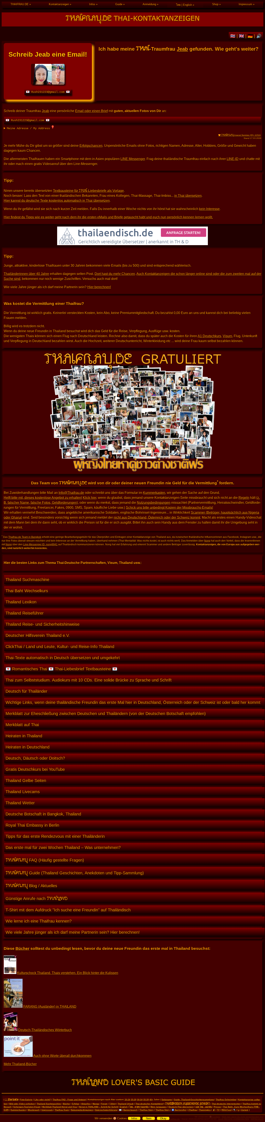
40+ (151, 1099)
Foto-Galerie (26, 1099)
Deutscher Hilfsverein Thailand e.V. (38, 635)
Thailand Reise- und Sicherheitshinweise (43, 624)
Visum (227, 336)
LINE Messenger (132, 159)
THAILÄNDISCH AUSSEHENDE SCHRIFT (187, 1103)
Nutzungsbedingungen (153, 502)
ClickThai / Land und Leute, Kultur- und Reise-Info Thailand (60, 646)
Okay (163, 1118)
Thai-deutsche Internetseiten (226, 1104)
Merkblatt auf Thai (22, 724)
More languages (159, 1107)
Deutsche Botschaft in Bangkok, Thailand (43, 814)
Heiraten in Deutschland (27, 747)
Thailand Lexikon (21, 602)
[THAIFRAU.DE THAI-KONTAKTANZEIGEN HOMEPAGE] (132, 19)
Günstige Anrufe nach (37, 898)
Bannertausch (130, 1110)
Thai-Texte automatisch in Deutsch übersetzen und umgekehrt (63, 657)
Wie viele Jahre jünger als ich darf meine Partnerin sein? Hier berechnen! (73, 932)
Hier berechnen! (99, 287)
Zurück (244, 1110)
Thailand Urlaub (126, 1104)
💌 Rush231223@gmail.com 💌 (48, 92)
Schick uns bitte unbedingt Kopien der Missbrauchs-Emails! (169, 507)
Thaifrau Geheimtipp (226, 1099)
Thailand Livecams (23, 791)
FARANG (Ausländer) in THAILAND (49, 1006)
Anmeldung (149, 4)
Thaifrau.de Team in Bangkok (24, 537)
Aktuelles (86, 1104)
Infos (92, 4)
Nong (207, 540)
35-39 (146, 1099)
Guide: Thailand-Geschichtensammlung (194, 1099)
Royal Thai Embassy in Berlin (32, 825)
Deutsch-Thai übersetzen (181, 1107)
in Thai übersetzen (188, 195)
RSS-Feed (226, 1110)
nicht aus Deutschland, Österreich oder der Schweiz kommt (157, 517)
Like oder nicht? (42, 1099)
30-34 (140, 1099)
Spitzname (166, 1099)
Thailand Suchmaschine (27, 579)
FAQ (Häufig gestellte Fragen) (45, 859)
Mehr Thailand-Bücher (20, 1064)
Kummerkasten (154, 492)
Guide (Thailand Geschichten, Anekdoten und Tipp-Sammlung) (75, 872)
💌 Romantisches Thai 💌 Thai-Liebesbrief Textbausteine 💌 (61, 669)
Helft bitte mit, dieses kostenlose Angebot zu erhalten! (43, 497)
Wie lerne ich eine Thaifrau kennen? (39, 921)
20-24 (127, 1099)
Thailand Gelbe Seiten (26, 780)
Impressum (245, 4)
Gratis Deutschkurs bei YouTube (35, 769)
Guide (118, 4)
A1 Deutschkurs (209, 336)
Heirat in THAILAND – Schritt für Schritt (98, 1107)
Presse (217, 1107)
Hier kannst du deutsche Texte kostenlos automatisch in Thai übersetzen (57, 200)
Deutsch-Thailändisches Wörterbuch (45, 1030)
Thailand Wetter (20, 803)
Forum (104, 1104)
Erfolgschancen (91, 145)
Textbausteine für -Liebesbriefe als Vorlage (88, 190)
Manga (96, 1104)
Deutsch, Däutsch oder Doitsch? (35, 758)
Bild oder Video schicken (22, 1104)
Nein (148, 1118)
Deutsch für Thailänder (26, 691)
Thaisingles (205, 1110)
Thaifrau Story (146, 1110)
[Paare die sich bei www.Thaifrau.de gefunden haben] (132, 470)
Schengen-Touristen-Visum (26, 1107)
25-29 (133, 1099)
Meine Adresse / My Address (29, 128)
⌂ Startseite (11, 1099)
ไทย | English (184, 4)
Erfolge (75, 1104)
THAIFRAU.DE (20, 4)
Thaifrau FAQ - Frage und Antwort (69, 1099)
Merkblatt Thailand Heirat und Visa (59, 1107)
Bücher (22, 948)
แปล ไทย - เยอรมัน (203, 1107)
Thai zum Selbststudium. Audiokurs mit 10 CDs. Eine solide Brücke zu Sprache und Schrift (89, 680)
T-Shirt (112, 1104)
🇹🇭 (233, 36)
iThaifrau (192, 1110)
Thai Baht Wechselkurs (27, 590)
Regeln (243, 497)
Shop (215, 4)
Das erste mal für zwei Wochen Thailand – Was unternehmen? (63, 847)
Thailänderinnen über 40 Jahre (26, 274)
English (124, 1107)
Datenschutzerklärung (106, 1110)
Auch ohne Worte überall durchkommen (62, 1056)
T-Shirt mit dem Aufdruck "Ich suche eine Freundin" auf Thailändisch (68, 910)
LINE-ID (232, 159)
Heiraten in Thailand (24, 736)
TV (218, 1110)
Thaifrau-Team (62, 1110)
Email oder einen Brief (91, 111)
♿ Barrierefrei (179, 1110)
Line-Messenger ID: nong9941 (40, 544)
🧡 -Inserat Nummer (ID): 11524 (239, 135)
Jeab (182, 49)
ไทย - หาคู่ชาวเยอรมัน (139, 1107)
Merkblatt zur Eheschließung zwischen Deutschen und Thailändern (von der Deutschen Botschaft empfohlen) (106, 713)
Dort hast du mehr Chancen (115, 274)
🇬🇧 (242, 36)
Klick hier (89, 497)
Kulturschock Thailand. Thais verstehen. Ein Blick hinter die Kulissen (67, 973)
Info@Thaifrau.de (71, 492)
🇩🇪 (251, 36)
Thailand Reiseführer (25, 613)
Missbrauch (34, 1110)
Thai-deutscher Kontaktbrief (149, 1104)
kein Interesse (209, 209)
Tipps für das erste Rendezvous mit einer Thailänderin (55, 836)
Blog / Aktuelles (31, 885)
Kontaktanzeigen (59, 4)
